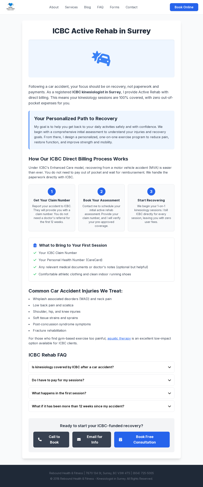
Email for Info (94, 439)
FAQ (100, 7)
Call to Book (54, 439)
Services (71, 7)
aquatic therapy (119, 338)
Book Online (184, 7)
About (53, 7)
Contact (131, 7)
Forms (114, 7)
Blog (87, 7)
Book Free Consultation (144, 439)
